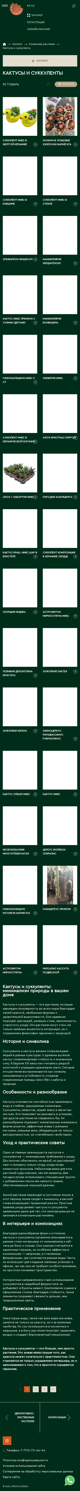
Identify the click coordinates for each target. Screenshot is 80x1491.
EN (28, 5)
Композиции (57, 1417)
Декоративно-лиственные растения (24, 1417)
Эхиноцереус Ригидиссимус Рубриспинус (53, 735)
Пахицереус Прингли (57, 909)
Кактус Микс (51, 794)
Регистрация (35, 22)
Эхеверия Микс (53, 378)
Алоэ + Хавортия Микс (18, 497)
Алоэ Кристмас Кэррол (59, 437)
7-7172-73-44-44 (32, 1450)
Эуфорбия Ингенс (15, 731)
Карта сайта (11, 1477)
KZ (33, 5)
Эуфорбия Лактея (55, 671)
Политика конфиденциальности (25, 1460)
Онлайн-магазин (38, 29)
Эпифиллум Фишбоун (18, 259)
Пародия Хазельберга (57, 497)
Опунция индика (14, 612)
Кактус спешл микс (16, 794)
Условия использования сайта (24, 1465)
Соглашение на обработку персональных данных (38, 1471)
